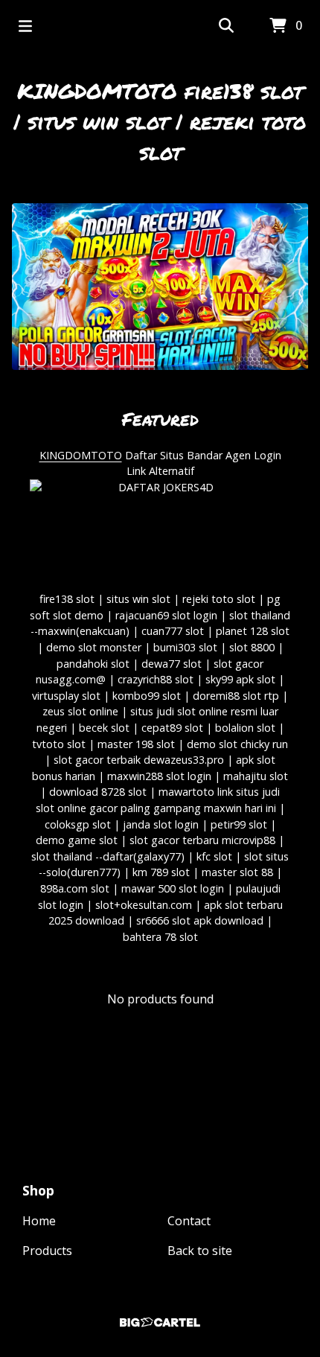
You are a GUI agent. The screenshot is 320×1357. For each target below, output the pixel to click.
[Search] (226, 26)
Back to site (199, 1250)
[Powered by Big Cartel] (160, 1322)
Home (39, 1221)
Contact (189, 1221)
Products (47, 1250)
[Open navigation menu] (25, 26)
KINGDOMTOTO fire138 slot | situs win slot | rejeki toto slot (160, 121)
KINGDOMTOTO (80, 455)
